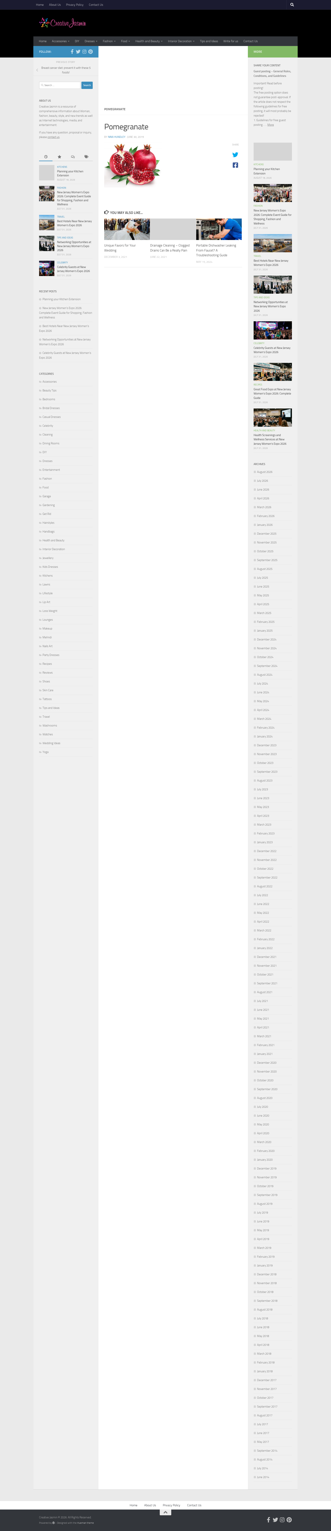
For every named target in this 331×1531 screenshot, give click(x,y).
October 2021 (265, 974)
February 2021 (265, 1045)
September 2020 (267, 1089)
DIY (77, 41)
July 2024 (262, 683)
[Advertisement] (173, 75)
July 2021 (262, 1001)
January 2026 (265, 525)
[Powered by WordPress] (53, 1523)
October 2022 (265, 868)
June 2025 (263, 586)
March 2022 (264, 930)
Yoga (45, 752)
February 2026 (265, 516)
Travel (61, 216)
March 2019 (264, 1248)
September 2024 (267, 666)
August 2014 (264, 1459)
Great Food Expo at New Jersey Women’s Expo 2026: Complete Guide (272, 394)
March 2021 (264, 1036)
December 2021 (266, 957)
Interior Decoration (180, 41)
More (270, 125)
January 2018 (265, 1371)
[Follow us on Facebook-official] (72, 51)
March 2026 (264, 507)
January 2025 (265, 630)
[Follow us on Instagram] (84, 51)
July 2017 (262, 1424)
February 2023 (265, 833)
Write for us (230, 41)
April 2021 (263, 1027)
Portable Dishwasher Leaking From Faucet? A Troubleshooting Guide (216, 250)
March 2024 (264, 719)
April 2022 (263, 921)
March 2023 (264, 824)
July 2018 (262, 1318)
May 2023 (263, 807)
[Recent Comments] (72, 157)
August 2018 (264, 1309)
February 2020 (265, 1151)
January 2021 (265, 1054)
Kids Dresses (50, 567)
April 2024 (263, 710)
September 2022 (267, 877)
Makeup (47, 628)
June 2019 (263, 1221)
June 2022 (263, 904)
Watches (48, 734)
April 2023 (263, 816)
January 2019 (265, 1265)
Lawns (46, 584)
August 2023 (264, 780)
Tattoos (47, 699)
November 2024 (267, 648)
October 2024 (265, 657)
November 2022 (267, 860)
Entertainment (51, 470)
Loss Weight (50, 611)
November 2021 (267, 965)
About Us (55, 5)
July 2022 (262, 895)
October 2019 (265, 1186)
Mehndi (47, 637)
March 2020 (264, 1142)
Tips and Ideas (209, 41)
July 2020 (262, 1107)
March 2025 (264, 613)
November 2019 (267, 1177)
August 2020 (264, 1098)
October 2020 (265, 1080)
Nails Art (47, 646)
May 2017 (263, 1442)
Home (40, 5)
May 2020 (263, 1124)
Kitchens (62, 167)
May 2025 (263, 595)
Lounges (48, 619)
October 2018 (265, 1292)
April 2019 (263, 1239)
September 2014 (267, 1450)
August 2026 (264, 472)
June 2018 (263, 1327)
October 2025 (265, 551)
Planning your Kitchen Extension (62, 299)
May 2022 (263, 913)
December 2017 (266, 1380)
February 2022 (265, 939)
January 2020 (265, 1159)
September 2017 (267, 1406)
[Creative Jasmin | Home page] (62, 23)
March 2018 (264, 1353)
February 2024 (265, 727)
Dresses (90, 41)
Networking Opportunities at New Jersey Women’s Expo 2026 (74, 246)
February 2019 (265, 1256)
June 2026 (263, 489)
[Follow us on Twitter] (78, 51)
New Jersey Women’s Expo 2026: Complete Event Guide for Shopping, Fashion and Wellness (65, 312)
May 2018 (263, 1336)
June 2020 (263, 1115)
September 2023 (267, 771)
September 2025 (267, 560)
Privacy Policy (75, 5)
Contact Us (96, 5)
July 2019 (262, 1212)
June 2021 (263, 1010)
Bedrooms (49, 399)
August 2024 (264, 674)
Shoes (46, 681)
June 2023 (263, 798)
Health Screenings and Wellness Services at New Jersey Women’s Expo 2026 (270, 439)
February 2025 (265, 622)
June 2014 (263, 1477)
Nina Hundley (116, 137)
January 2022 (265, 948)
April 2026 (263, 498)
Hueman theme (85, 1522)
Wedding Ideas (51, 743)
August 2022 (264, 886)
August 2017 (264, 1415)
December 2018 (266, 1274)
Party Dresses (51, 655)
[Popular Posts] (59, 157)
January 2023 (265, 842)
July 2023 (262, 789)
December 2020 (266, 1062)
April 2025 (263, 604)
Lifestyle (48, 593)
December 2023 (266, 745)
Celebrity (62, 262)
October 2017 (265, 1398)
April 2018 (263, 1345)
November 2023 (267, 754)
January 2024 (265, 736)
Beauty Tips (50, 390)
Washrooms (50, 725)
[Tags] (86, 157)
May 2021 (263, 1018)
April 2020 (263, 1133)
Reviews (48, 672)
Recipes (47, 664)
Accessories (59, 41)
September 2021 (267, 983)
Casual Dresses (52, 417)
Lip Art (46, 602)
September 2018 (267, 1301)
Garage (47, 496)
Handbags (49, 531)
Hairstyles (48, 522)
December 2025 (266, 533)
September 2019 (267, 1195)
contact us (54, 137)
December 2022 (266, 851)
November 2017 (267, 1389)
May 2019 (263, 1230)
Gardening (49, 505)
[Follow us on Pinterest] (90, 51)
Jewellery (48, 558)
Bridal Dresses (51, 408)
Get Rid (47, 514)
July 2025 (262, 577)
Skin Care (48, 690)
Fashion (108, 41)
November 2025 (267, 542)
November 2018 (267, 1283)
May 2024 (263, 701)
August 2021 (264, 992)
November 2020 (267, 1071)
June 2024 (263, 692)
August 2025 (264, 569)
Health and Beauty (147, 41)
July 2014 (262, 1468)
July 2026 (262, 480)
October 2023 (265, 763)
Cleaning (48, 434)
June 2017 (263, 1433)
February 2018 (265, 1362)
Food (124, 41)
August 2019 (264, 1204)
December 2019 (266, 1168)
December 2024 (266, 639)
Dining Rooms (51, 443)
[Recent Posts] (45, 157)
